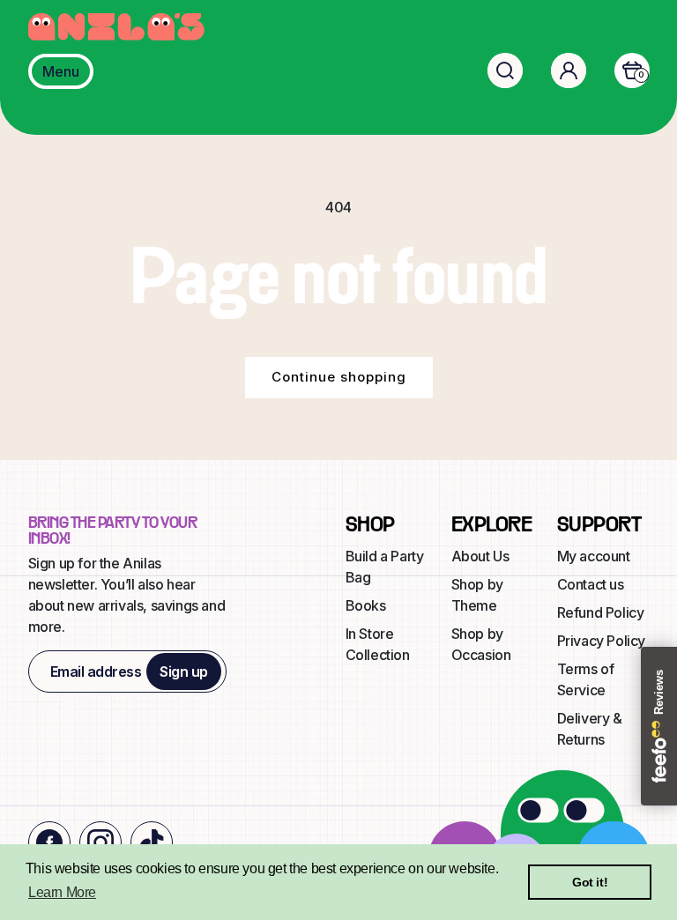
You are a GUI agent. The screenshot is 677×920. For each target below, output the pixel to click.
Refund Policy (600, 612)
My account (593, 556)
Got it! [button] (589, 882)
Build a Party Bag (385, 566)
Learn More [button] (62, 892)
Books (366, 605)
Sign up (184, 671)
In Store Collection (378, 644)
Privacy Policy (601, 640)
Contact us (590, 584)
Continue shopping (339, 376)
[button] (505, 70)
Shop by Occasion (481, 644)
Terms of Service (585, 679)
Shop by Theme (477, 594)
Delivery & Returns (589, 728)
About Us (480, 556)
